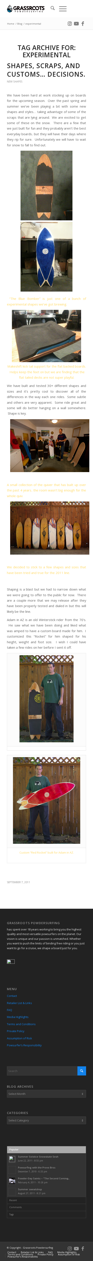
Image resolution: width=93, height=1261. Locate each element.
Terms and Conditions (21, 1024)
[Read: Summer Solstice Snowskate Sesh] (12, 1159)
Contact (12, 996)
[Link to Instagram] (70, 23)
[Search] (50, 8)
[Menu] (61, 8)
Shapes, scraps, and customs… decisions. (46, 70)
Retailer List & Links (19, 1003)
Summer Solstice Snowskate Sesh (38, 1156)
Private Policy (15, 1031)
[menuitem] (50, 8)
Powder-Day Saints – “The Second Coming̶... (44, 1178)
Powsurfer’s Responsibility (24, 1045)
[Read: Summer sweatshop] (12, 1192)
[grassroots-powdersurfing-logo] (38, 8)
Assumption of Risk (19, 1038)
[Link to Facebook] (83, 23)
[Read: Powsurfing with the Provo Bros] (12, 1170)
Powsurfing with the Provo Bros (36, 1167)
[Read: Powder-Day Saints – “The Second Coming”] (12, 1181)
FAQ (9, 1010)
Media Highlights (18, 1017)
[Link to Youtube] (76, 23)
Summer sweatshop (30, 1189)
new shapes (14, 81)
